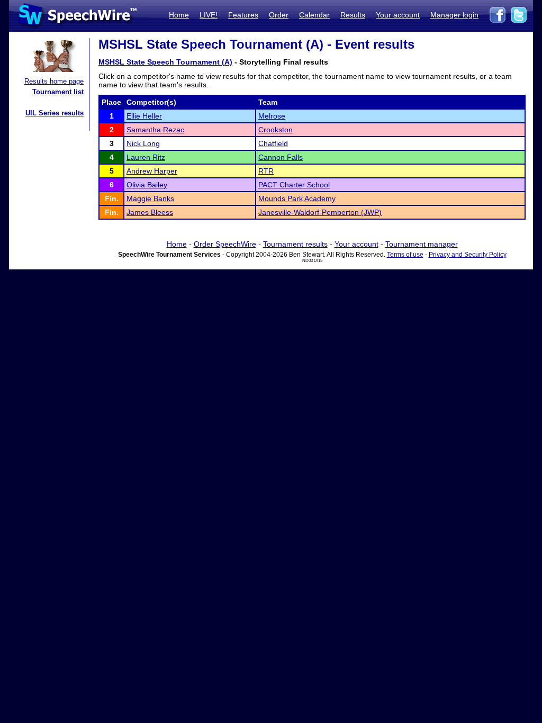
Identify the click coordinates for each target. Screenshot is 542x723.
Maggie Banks (150, 198)
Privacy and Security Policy (468, 254)
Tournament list (58, 92)
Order (278, 15)
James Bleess (150, 212)
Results (352, 15)
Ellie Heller (144, 116)
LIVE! (209, 15)
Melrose (271, 116)
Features (243, 15)
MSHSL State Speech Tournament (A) (165, 62)
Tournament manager (421, 244)
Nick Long (143, 143)
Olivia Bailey (147, 184)
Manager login (454, 15)
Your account (398, 15)
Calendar (314, 15)
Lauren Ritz (146, 157)
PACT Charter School (294, 184)
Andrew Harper (152, 171)
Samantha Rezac (155, 129)
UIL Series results (54, 113)
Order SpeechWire (225, 244)
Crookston (275, 129)
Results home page (54, 81)
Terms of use (405, 254)
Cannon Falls (280, 157)
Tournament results (295, 244)
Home (179, 15)
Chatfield (273, 143)
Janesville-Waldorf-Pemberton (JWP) (320, 212)
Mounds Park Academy (297, 198)
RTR (266, 171)
